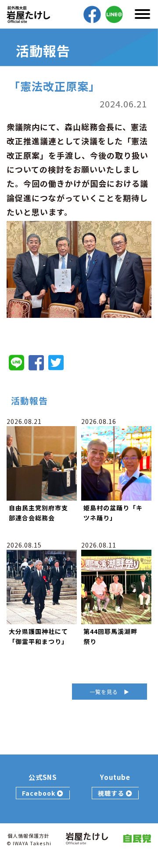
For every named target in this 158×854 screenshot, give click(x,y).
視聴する (112, 793)
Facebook (39, 793)
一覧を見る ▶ (109, 691)
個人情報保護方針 (28, 835)
